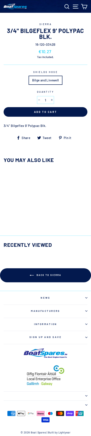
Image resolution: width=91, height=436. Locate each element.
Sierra (45, 24)
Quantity (45, 91)
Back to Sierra (48, 275)
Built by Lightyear (59, 432)
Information (45, 324)
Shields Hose (45, 72)
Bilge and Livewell (45, 80)
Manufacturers (45, 311)
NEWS (45, 297)
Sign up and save (45, 337)
